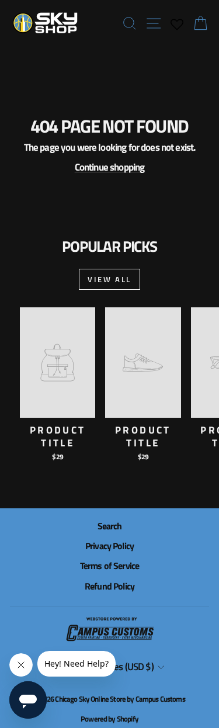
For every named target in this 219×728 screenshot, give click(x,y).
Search (110, 526)
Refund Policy (109, 586)
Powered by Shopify (109, 718)
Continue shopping (110, 167)
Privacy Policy (109, 546)
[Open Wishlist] (176, 23)
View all (109, 279)
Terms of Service (109, 566)
